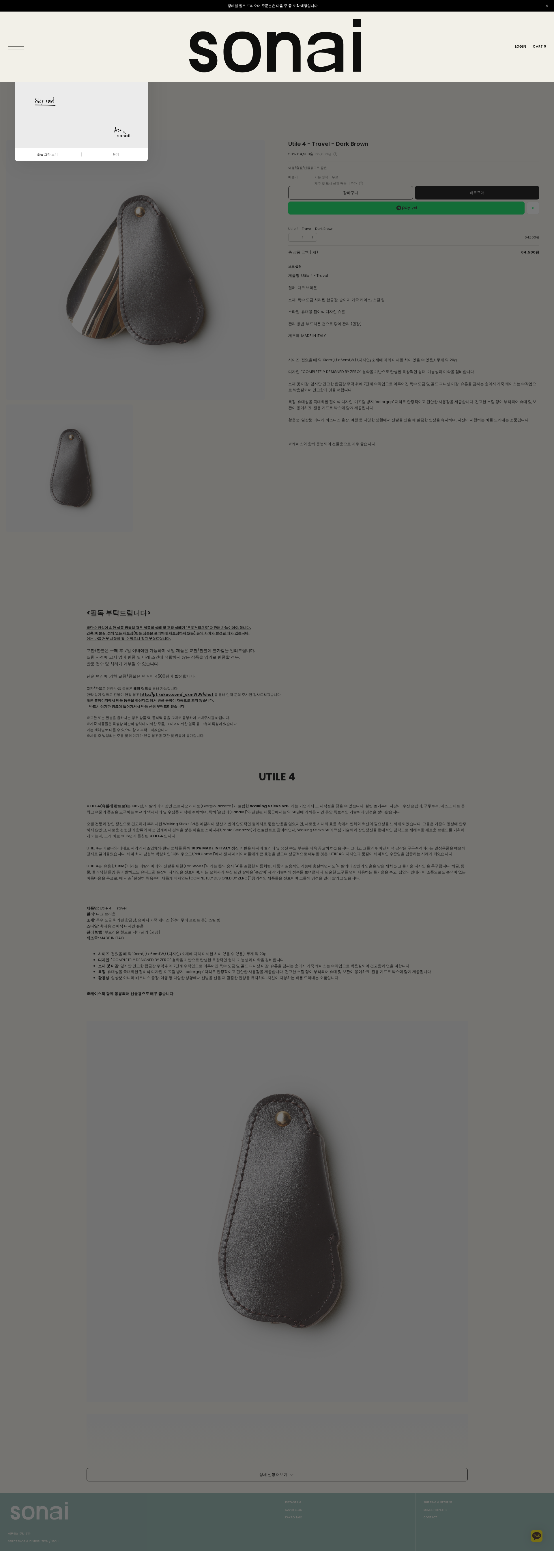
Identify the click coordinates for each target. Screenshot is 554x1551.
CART (539, 46)
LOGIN (520, 46)
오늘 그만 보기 (47, 154)
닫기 (116, 154)
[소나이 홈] (277, 46)
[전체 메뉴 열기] (17, 47)
